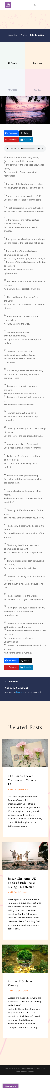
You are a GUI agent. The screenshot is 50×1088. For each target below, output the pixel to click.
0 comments (37, 63)
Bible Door (14, 789)
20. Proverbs (12, 63)
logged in (20, 692)
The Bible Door (27, 1068)
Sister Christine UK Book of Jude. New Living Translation (22, 883)
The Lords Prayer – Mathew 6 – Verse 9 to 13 (24, 780)
